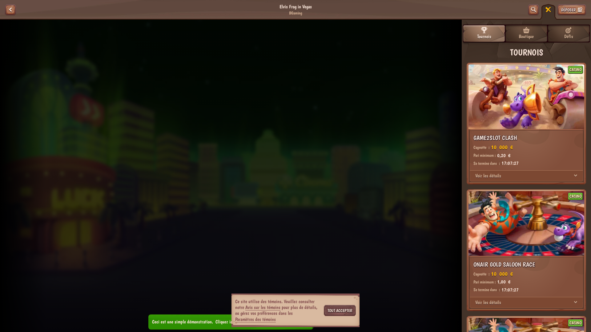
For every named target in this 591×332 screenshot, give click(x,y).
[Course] (548, 9)
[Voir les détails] (575, 176)
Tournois (484, 36)
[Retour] (10, 9)
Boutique (526, 36)
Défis (568, 36)
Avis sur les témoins (262, 307)
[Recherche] (533, 9)
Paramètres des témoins (255, 319)
